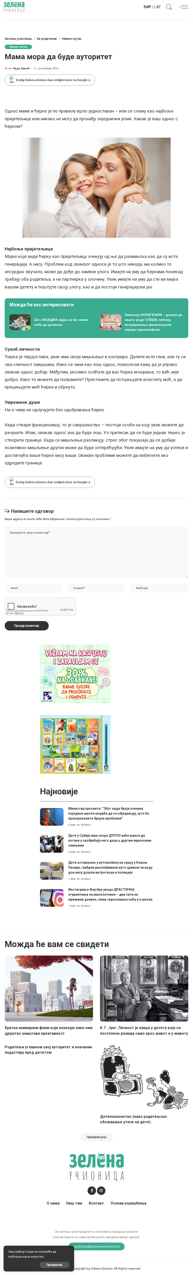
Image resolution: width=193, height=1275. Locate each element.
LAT (157, 7)
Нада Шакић (21, 68)
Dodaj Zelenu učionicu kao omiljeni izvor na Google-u (53, 80)
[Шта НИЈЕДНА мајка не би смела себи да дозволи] (51, 322)
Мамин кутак (18, 46)
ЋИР (147, 7)
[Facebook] (92, 1190)
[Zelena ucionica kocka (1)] (75, 673)
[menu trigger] (182, 7)
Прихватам (54, 1265)
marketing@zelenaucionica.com (96, 1246)
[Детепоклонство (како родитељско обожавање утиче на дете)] (144, 1077)
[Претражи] (168, 7)
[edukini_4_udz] (75, 744)
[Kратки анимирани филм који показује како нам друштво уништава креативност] (49, 989)
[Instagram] (101, 1190)
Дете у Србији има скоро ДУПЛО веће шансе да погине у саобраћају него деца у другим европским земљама (109, 840)
